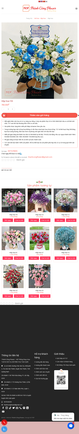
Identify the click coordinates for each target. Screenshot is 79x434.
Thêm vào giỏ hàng (39, 115)
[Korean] (46, 1)
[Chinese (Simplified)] (44, 1)
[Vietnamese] (39, 1)
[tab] (6, 170)
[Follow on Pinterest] (24, 408)
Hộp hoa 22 (13, 290)
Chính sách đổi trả (41, 375)
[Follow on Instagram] (6, 408)
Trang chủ (29, 18)
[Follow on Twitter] (13, 408)
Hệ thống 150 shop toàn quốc (66, 365)
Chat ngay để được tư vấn (10, 153)
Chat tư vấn (19, 220)
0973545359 (8, 402)
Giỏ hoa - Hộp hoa (40, 18)
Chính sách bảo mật (42, 368)
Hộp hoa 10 (39, 215)
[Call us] (20, 408)
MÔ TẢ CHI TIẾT (6, 170)
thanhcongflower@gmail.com (40, 157)
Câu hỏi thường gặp (42, 378)
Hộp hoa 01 (13, 252)
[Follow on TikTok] (10, 408)
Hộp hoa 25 (39, 290)
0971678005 (12, 151)
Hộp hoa (50, 18)
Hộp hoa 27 (39, 252)
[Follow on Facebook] (3, 408)
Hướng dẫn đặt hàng (42, 362)
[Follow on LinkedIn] (27, 408)
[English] (42, 1)
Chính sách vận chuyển (43, 372)
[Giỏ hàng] (76, 8)
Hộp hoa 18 (13, 215)
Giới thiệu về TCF (62, 358)
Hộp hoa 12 (65, 215)
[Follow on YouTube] (3, 411)
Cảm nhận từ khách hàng (64, 362)
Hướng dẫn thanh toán (43, 365)
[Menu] (2, 8)
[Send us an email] (17, 408)
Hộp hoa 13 (65, 252)
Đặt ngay (8, 220)
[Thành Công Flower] (39, 8)
